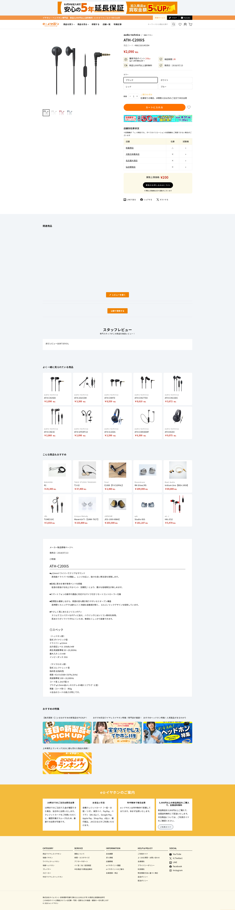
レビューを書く (120, 295)
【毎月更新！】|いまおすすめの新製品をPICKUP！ (65, 717)
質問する (114, 311)
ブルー (163, 86)
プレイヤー (47, 869)
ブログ (174, 17)
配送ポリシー (143, 880)
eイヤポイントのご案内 (115, 869)
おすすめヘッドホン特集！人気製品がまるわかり (164, 717)
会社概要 (109, 854)
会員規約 (141, 861)
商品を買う (68, 24)
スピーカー (47, 873)
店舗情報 (109, 861)
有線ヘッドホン (49, 865)
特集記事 (117, 24)
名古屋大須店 (131, 160)
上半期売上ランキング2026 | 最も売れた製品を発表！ (66, 748)
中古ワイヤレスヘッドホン (53, 877)
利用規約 (141, 869)
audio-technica (132, 34)
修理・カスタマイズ (81, 857)
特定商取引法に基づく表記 (148, 873)
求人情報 (109, 857)
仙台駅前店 (131, 166)
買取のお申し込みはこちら (158, 185)
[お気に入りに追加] (188, 107)
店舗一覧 (106, 24)
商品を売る (82, 24)
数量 (125, 96)
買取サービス (160, 17)
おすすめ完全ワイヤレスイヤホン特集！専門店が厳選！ (117, 717)
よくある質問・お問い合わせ (149, 857)
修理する (95, 24)
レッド (128, 86)
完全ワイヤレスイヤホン (52, 854)
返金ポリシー (143, 877)
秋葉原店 (130, 147)
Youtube (187, 17)
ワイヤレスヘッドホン (51, 861)
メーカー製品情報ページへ (61, 547)
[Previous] (44, 70)
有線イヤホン (148, 35)
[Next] (115, 70)
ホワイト (164, 80)
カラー (126, 74)
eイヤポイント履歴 (113, 865)
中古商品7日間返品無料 (83, 869)
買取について (79, 854)
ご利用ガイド (165, 827)
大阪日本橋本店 (133, 154)
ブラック (129, 80)
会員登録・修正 (112, 873)
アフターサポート (81, 861)
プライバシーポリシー (146, 865)
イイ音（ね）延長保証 (82, 865)
